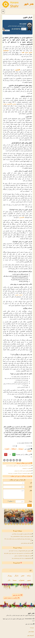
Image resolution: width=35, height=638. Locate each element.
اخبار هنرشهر (17, 595)
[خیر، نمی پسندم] (5, 454)
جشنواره (21, 580)
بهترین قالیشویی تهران (9, 104)
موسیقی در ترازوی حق (27, 468)
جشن (22, 575)
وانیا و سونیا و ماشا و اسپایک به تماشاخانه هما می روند (21, 536)
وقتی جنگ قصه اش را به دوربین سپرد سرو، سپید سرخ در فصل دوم (18, 553)
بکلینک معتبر (31, 632)
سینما (14, 580)
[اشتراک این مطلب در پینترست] (20, 460)
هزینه (29, 451)
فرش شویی (18, 295)
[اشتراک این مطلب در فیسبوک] (10, 460)
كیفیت (7, 449)
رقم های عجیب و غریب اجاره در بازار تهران (23, 471)
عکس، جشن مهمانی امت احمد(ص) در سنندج (23, 556)
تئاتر (9, 580)
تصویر (29, 580)
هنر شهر (29, 3)
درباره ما (32, 628)
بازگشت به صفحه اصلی (11, 598)
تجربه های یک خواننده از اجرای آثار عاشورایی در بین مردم (20, 473)
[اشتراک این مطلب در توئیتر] (7, 460)
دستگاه (14, 449)
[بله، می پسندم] (13, 454)
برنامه (29, 575)
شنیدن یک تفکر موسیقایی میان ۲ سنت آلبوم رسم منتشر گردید (19, 466)
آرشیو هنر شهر (30, 635)
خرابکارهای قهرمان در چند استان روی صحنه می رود (22, 558)
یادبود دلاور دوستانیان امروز (26, 543)
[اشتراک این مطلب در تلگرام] (13, 460)
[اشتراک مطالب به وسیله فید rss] (4, 460)
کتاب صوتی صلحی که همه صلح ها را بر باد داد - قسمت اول (20, 551)
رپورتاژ (21, 449)
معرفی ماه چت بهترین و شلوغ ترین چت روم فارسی (22, 534)
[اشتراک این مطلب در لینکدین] (16, 460)
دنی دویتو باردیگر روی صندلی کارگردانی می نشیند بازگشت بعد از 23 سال (18, 540)
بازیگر (16, 575)
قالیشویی (21, 217)
